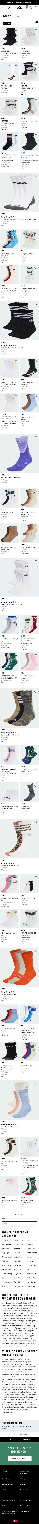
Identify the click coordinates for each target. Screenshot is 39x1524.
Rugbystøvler (31, 1240)
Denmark (23, 1521)
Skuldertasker (19, 1286)
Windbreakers (7, 1282)
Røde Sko (17, 1282)
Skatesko (30, 1244)
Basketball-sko (31, 1278)
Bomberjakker (7, 1257)
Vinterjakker (31, 1249)
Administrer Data (25, 1500)
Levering (4, 1471)
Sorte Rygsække (30, 1257)
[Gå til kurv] (35, 7)
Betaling (22, 1484)
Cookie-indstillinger (8, 1500)
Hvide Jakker (31, 1274)
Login (10, 1439)
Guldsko (17, 1253)
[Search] (30, 7)
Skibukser (18, 1278)
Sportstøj (17, 1269)
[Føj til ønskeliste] (16, 31)
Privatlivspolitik (25, 1506)
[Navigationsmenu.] (3, 7)
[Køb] (19, 8)
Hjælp (4, 1490)
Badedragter (6, 1269)
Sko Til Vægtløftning (31, 1270)
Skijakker (17, 1274)
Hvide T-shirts (19, 1240)
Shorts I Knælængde (6, 1287)
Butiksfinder (24, 1490)
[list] (16, 23)
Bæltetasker (6, 1249)
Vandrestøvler (32, 1253)
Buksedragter (7, 1244)
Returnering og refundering (25, 1472)
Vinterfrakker (6, 1240)
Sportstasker (6, 1265)
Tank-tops (5, 1261)
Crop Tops (5, 1253)
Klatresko (30, 1261)
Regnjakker (18, 1261)
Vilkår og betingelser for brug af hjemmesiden (9, 1512)
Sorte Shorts (31, 1282)
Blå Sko (17, 1249)
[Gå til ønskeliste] (8, 7)
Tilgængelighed (25, 1511)
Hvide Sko (17, 1265)
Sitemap (22, 1479)
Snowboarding (7, 1274)
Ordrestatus (6, 1479)
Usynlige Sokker (17, 1257)
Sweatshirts (6, 1278)
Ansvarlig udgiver (7, 1484)
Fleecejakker (31, 1265)
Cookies (4, 1506)
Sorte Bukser (19, 1244)
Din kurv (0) (26, 1439)
